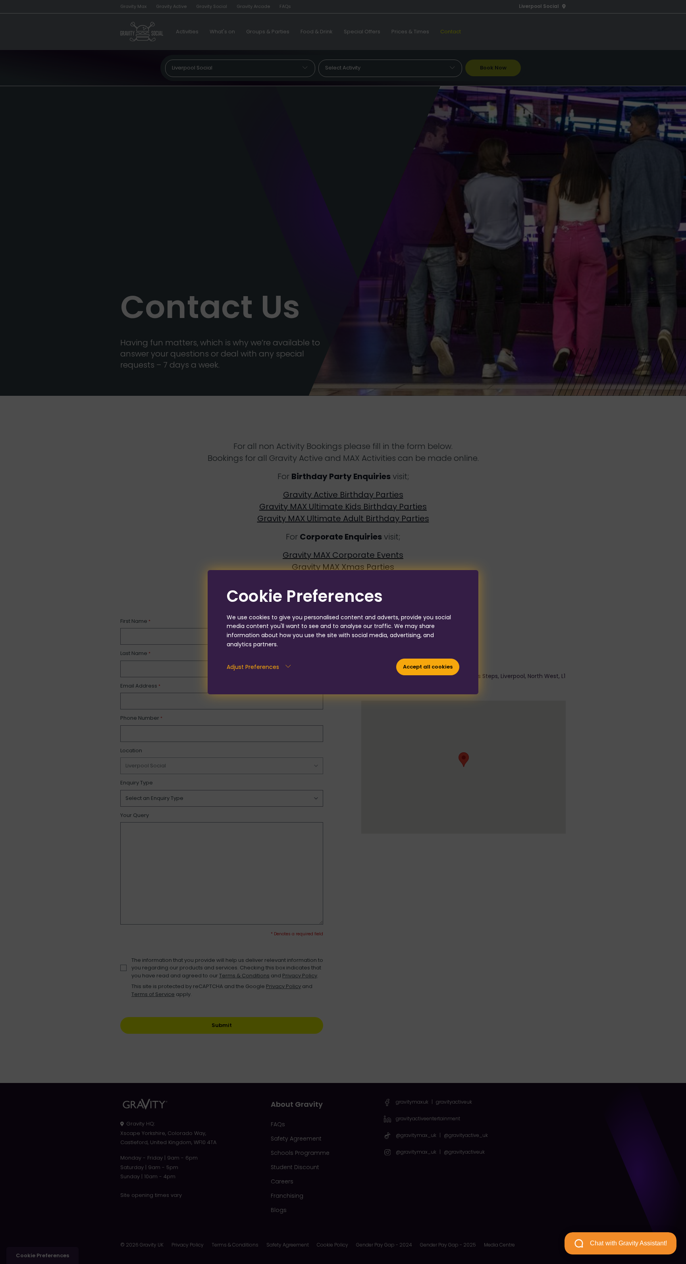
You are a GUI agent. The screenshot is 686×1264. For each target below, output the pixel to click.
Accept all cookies (428, 667)
